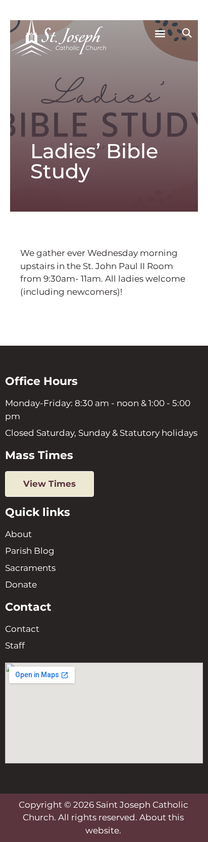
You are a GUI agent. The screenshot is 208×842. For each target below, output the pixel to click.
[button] (159, 33)
